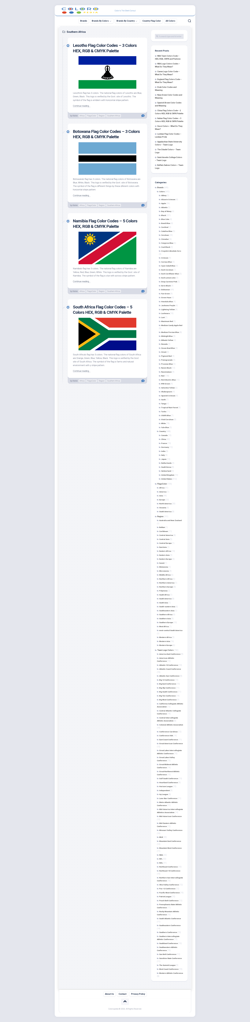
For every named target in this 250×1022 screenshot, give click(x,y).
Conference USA (166, 736)
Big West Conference (168, 700)
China (163, 439)
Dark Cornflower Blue (170, 274)
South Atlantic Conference (170, 919)
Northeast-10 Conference (169, 871)
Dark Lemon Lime (168, 278)
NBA (161, 855)
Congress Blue (167, 243)
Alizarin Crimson (168, 199)
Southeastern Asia (166, 611)
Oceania (162, 508)
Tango (163, 404)
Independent (164, 790)
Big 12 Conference (166, 680)
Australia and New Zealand (170, 520)
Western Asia (164, 641)
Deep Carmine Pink (169, 282)
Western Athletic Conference (171, 973)
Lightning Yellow (168, 310)
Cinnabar (165, 239)
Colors (162, 192)
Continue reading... (81, 106)
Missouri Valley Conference (170, 830)
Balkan (162, 527)
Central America (166, 535)
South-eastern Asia (167, 607)
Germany (165, 447)
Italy (163, 455)
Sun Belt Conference (167, 954)
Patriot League (165, 897)
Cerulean (165, 235)
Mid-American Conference (170, 816)
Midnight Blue (167, 336)
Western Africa (165, 637)
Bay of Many (166, 211)
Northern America (166, 583)
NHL (161, 863)
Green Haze (166, 298)
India (163, 451)
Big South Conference (168, 692)
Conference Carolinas (168, 732)
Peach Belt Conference (169, 901)
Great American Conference (171, 744)
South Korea (166, 467)
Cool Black (165, 247)
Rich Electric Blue (168, 380)
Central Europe (165, 543)
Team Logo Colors (165, 650)
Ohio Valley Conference (169, 885)
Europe (162, 500)
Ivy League (163, 794)
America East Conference (169, 654)
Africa (82, 116)
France (164, 443)
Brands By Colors (100, 21)
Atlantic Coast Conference (170, 669)
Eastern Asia (164, 555)
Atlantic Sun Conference (169, 676)
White (163, 423)
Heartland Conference (168, 783)
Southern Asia (165, 619)
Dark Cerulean (167, 270)
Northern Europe (166, 587)
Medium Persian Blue (170, 332)
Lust (163, 317)
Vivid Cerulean (167, 420)
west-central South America (170, 630)
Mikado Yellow (167, 340)
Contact (122, 994)
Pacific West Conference (169, 893)
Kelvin (75, 116)
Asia (161, 496)
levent (161, 563)
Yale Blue (165, 427)
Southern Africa (113, 116)
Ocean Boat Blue (168, 348)
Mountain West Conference (170, 848)
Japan (163, 459)
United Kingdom (167, 475)
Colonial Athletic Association (171, 725)
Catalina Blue (166, 231)
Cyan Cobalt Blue (168, 266)
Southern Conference (168, 932)
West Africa (164, 627)
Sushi (163, 400)
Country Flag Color (151, 21)
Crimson (164, 258)
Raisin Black (166, 368)
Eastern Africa (165, 551)
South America (165, 512)
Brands (83, 21)
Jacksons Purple (168, 305)
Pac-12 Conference (167, 889)
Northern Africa (165, 579)
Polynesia (163, 591)
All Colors (170, 21)
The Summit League (167, 965)
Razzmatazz (166, 372)
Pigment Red (166, 356)
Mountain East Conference (170, 841)
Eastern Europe (165, 559)
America (162, 492)
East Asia (163, 547)
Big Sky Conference (167, 688)
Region (102, 116)
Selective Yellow (168, 388)
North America (165, 504)
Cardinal (164, 227)
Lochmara (165, 313)
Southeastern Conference (170, 925)
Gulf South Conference (168, 779)
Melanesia (163, 567)
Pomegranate (167, 360)
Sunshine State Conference (170, 958)
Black (163, 215)
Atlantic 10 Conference (168, 665)
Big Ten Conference (167, 696)
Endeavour (165, 290)
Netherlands (166, 463)
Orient (163, 352)
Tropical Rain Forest (169, 408)
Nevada (164, 344)
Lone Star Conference (168, 798)
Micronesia (164, 571)
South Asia (163, 603)
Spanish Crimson (168, 396)
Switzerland (166, 471)
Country (162, 431)
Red (162, 376)
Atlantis (164, 207)
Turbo (163, 412)
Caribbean (163, 531)
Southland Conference (168, 943)
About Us (109, 994)
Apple (163, 203)
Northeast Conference (168, 867)
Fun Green (165, 294)
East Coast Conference (168, 740)
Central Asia (164, 539)
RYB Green (165, 384)
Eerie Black (166, 286)
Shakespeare (166, 392)
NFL (160, 859)
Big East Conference (167, 684)
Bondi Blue (165, 223)
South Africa (164, 595)
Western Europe (165, 645)
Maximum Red (167, 321)
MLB (161, 837)
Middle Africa (165, 575)
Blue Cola (165, 219)
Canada (164, 435)
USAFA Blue (166, 415)
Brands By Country (126, 21)
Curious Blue (166, 262)
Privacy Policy (138, 994)
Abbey (163, 195)
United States (166, 479)
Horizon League (166, 786)
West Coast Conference (169, 969)
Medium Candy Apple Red (171, 325)
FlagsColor (91, 116)
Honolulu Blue (167, 302)
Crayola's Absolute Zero (171, 251)
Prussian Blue (167, 364)
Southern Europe (166, 622)
